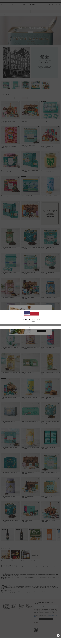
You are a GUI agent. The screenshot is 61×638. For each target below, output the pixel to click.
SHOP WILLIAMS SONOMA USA (32, 325)
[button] (58, 635)
